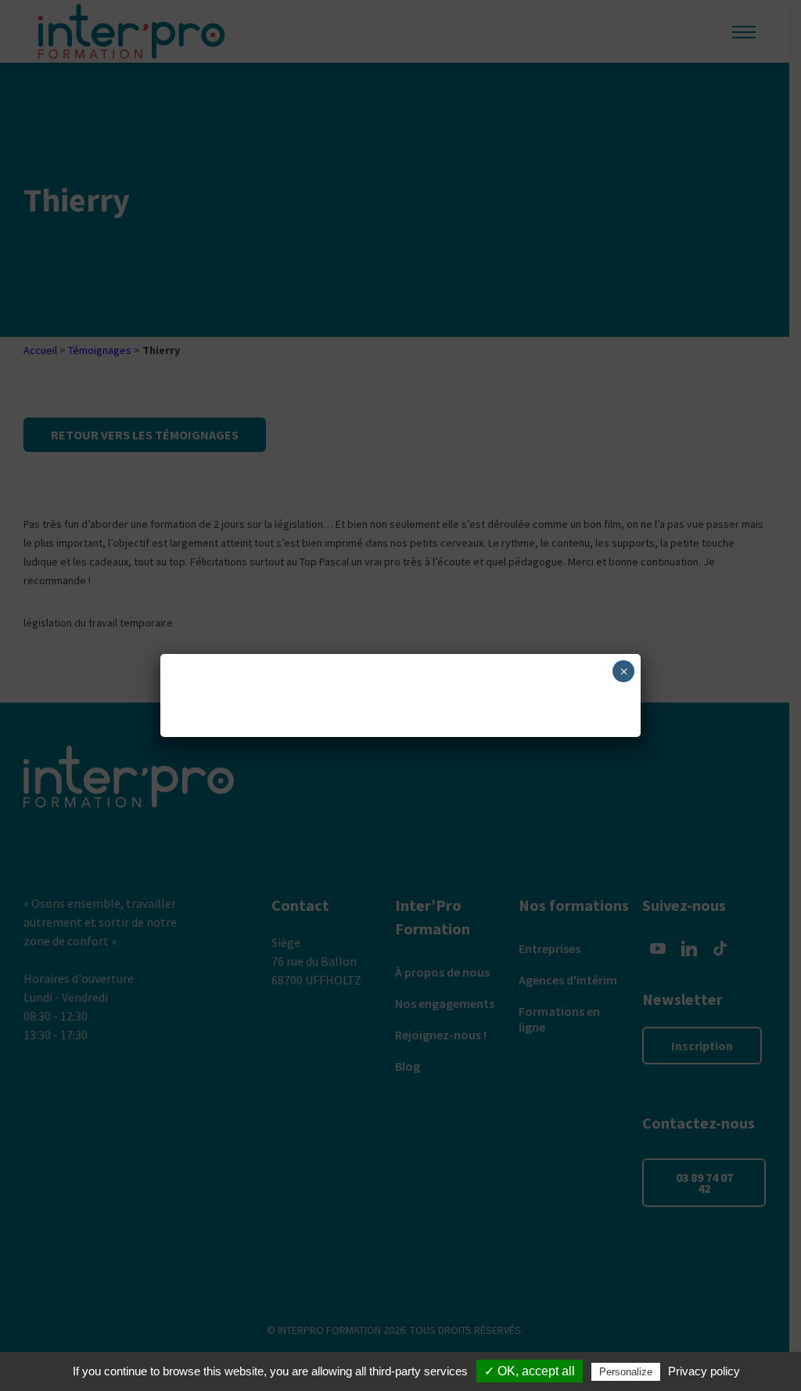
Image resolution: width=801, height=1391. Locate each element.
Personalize (625, 1372)
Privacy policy (704, 1371)
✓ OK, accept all (529, 1371)
